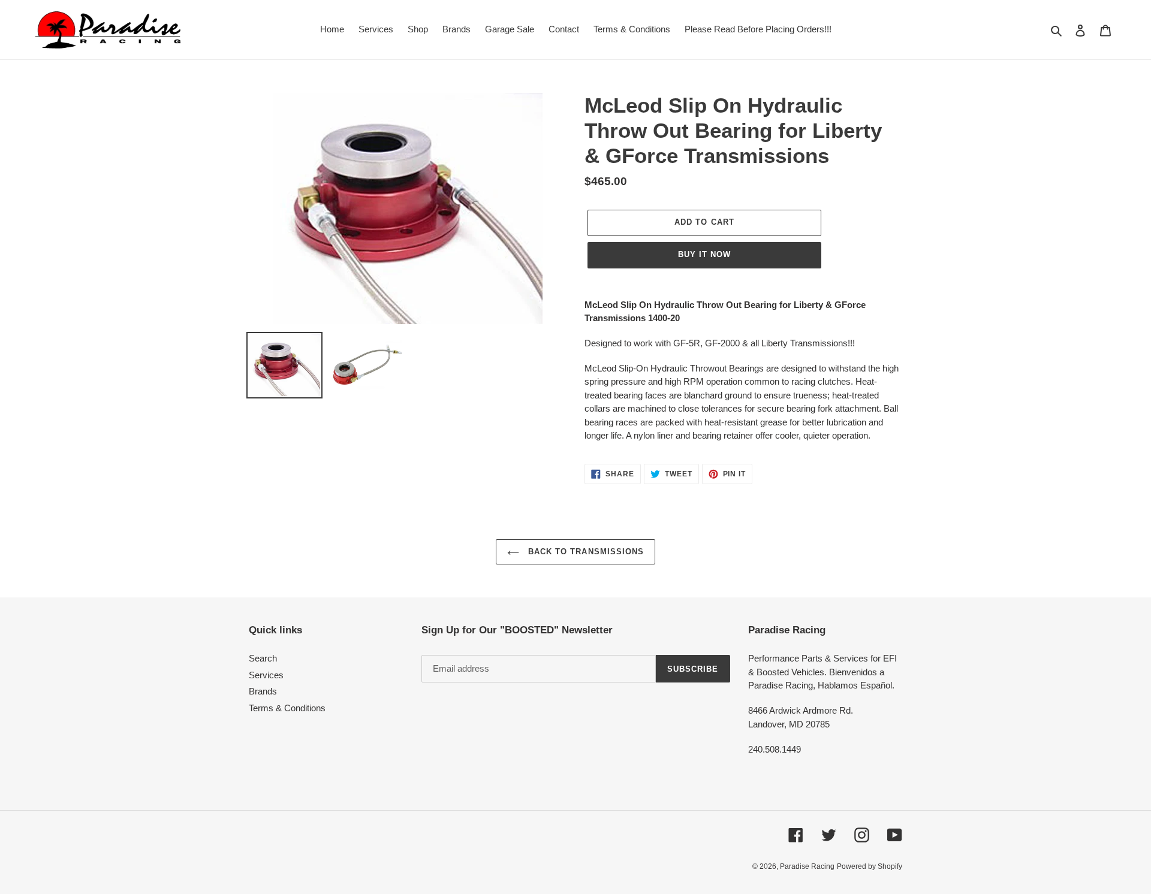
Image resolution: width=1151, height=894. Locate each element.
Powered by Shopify (869, 866)
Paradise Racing (807, 866)
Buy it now (704, 254)
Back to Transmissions (584, 551)
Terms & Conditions (287, 708)
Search (263, 658)
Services (266, 675)
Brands (263, 691)
